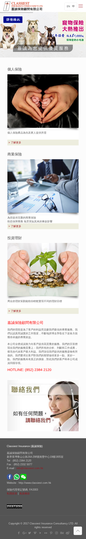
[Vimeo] (35, 533)
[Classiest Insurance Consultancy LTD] (23, 6)
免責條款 (24, 493)
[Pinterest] (51, 533)
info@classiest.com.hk (30, 468)
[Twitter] (29, 533)
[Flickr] (46, 533)
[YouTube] (40, 533)
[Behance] (62, 533)
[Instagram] (56, 533)
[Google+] (24, 533)
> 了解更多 (14, 142)
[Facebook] (19, 533)
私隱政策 (12, 493)
